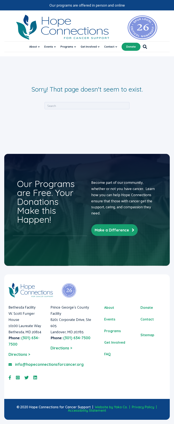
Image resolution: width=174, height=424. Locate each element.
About (33, 46)
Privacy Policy (143, 407)
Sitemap (147, 335)
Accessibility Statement (87, 410)
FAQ (107, 354)
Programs (66, 46)
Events (48, 46)
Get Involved (89, 46)
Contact (109, 46)
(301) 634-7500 (76, 337)
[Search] (143, 47)
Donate (131, 46)
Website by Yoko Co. (111, 407)
